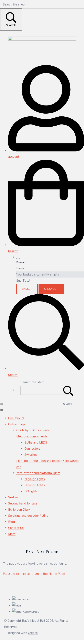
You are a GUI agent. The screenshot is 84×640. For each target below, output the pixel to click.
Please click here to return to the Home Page (34, 574)
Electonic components (32, 436)
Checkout (51, 289)
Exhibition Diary (19, 510)
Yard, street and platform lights (38, 473)
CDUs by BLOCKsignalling (34, 430)
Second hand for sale (22, 503)
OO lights (31, 491)
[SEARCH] (68, 390)
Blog (11, 522)
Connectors (32, 449)
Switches (30, 455)
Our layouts (16, 418)
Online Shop (16, 424)
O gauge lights (34, 485)
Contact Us (16, 528)
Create (33, 633)
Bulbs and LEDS (35, 442)
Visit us (13, 497)
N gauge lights (34, 479)
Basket (27, 289)
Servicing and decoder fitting (28, 516)
